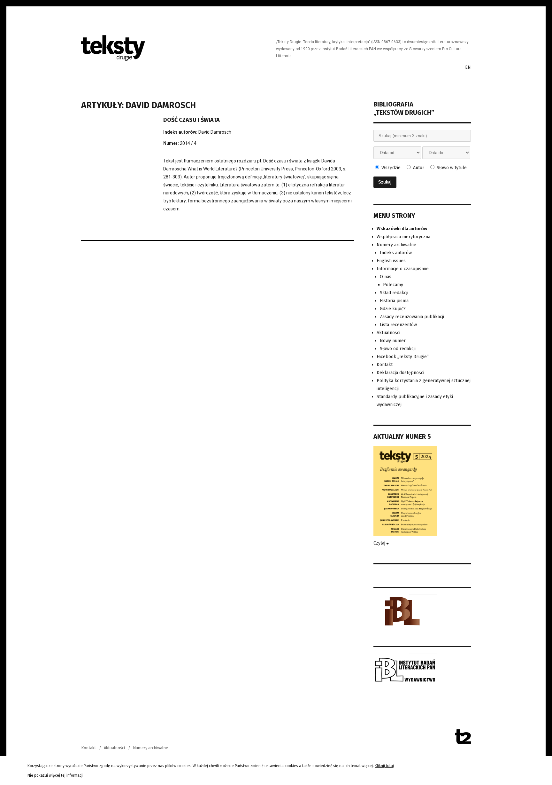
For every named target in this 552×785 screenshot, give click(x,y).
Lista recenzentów (398, 324)
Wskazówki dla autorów (402, 229)
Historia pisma (394, 300)
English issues (391, 260)
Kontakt (385, 364)
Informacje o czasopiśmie (403, 268)
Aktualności (388, 332)
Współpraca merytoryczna (403, 236)
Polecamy (393, 284)
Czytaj (380, 543)
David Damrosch (214, 132)
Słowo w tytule (451, 167)
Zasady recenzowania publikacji (412, 316)
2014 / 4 (188, 143)
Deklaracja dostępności (400, 372)
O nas (385, 276)
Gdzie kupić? (393, 308)
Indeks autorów (396, 252)
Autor (418, 167)
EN (468, 67)
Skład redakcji (394, 292)
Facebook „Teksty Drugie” (403, 356)
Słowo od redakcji (398, 348)
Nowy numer (393, 340)
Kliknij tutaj (384, 766)
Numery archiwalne (396, 244)
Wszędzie (390, 167)
